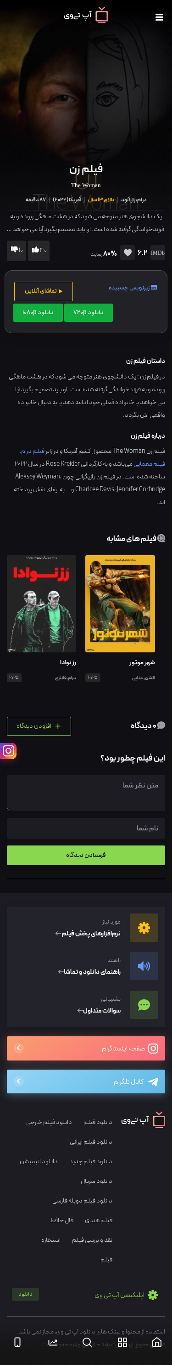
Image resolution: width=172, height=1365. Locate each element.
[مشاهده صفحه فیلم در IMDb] (156, 253)
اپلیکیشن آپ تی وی (81, 1295)
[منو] (159, 17)
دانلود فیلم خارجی (49, 1122)
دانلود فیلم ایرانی (91, 1142)
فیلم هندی (98, 1220)
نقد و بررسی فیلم (92, 1240)
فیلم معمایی (149, 464)
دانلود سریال (96, 1181)
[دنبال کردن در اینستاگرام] (8, 751)
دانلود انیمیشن (39, 1161)
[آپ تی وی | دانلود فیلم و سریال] (86, 21)
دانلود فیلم (97, 1122)
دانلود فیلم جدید (90, 1161)
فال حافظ (61, 1220)
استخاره (51, 1240)
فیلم (106, 1260)
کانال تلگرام (129, 1082)
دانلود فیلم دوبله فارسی (82, 1201)
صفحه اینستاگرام (124, 1049)
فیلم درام (32, 451)
